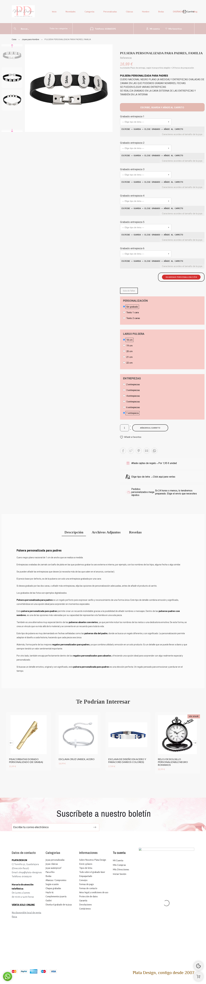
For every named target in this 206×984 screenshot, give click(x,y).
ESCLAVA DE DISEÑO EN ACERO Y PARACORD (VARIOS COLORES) (127, 760)
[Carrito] (198, 976)
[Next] (195, 743)
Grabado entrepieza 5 (132, 221)
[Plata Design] (23, 11)
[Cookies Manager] (198, 965)
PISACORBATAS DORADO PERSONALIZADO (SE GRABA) (26, 760)
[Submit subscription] (94, 827)
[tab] (74, 532)
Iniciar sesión (119, 874)
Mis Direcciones (121, 869)
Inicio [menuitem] (54, 11)
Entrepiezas (132, 378)
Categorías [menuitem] (89, 11)
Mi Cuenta (118, 860)
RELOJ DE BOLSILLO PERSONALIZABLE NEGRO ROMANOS (173, 762)
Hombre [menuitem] (145, 11)
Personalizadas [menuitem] (110, 11)
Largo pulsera (133, 334)
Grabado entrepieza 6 (132, 248)
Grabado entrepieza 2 (132, 142)
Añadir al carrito (150, 428)
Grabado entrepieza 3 (132, 169)
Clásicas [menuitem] (129, 11)
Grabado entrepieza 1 (132, 116)
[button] (145, 122)
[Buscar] (15, 29)
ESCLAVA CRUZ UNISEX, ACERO (77, 759)
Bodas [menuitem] (161, 11)
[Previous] (11, 743)
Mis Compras (119, 865)
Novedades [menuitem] (71, 11)
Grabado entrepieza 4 (132, 195)
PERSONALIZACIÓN (135, 300)
